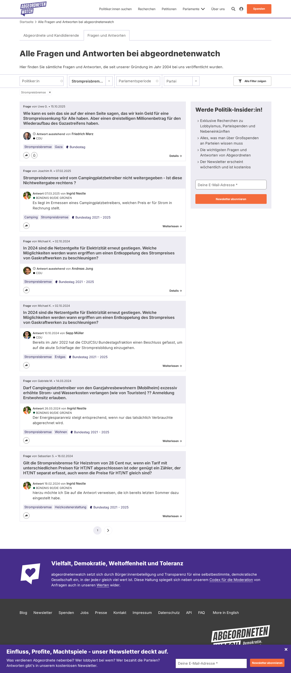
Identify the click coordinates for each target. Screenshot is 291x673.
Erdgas (60, 357)
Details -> (175, 155)
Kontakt (119, 613)
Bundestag (77, 147)
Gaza (59, 147)
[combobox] (91, 81)
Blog (23, 613)
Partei (171, 81)
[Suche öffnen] (233, 9)
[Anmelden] (241, 9)
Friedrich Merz (82, 134)
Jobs (84, 613)
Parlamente (191, 9)
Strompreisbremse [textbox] (88, 81)
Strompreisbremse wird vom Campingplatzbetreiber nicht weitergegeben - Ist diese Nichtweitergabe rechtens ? (102, 180)
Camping (31, 217)
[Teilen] (26, 155)
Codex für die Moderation (231, 580)
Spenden (66, 613)
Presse (101, 613)
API (189, 613)
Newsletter (42, 613)
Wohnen (61, 432)
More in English (226, 613)
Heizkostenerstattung (70, 507)
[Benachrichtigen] (34, 155)
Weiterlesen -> (172, 226)
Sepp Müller (75, 333)
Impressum (142, 613)
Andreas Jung (82, 268)
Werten (103, 585)
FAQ (201, 613)
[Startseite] (33, 9)
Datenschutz (169, 613)
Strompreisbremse (33, 92)
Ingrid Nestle (76, 193)
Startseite (26, 22)
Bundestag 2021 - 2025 (93, 217)
